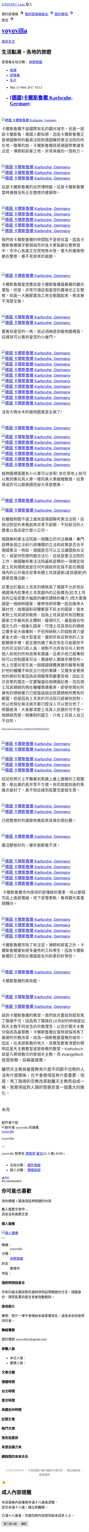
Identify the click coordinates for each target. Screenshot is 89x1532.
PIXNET (19, 1470)
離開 (23, 1523)
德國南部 (34, 1170)
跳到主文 (8, 41)
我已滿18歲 (10, 1523)
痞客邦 (30, 1153)
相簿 (13, 70)
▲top (5, 1177)
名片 (13, 80)
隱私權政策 (73, 1470)
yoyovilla (14, 30)
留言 (39, 1153)
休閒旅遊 (35, 62)
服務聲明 (44, 1474)
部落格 (15, 75)
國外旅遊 (34, 1165)
